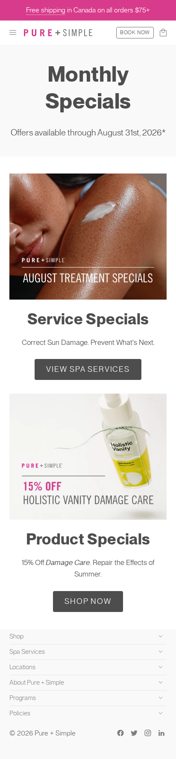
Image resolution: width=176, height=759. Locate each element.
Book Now (135, 32)
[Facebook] (120, 733)
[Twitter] (134, 733)
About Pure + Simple (36, 682)
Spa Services (27, 652)
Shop (16, 636)
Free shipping (45, 10)
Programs (22, 698)
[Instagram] (148, 733)
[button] (12, 32)
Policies (19, 713)
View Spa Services (88, 369)
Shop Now (88, 601)
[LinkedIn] (161, 733)
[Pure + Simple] (58, 32)
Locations (22, 667)
